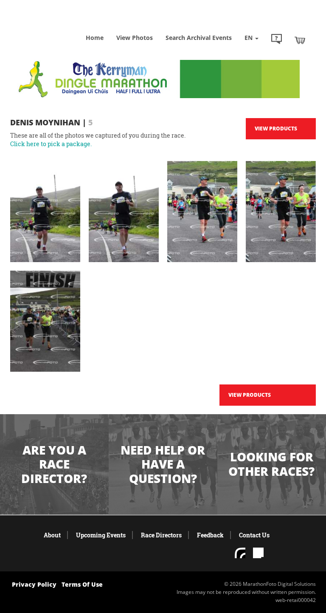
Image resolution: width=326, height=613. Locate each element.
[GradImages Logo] (52, 25)
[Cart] (300, 39)
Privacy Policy (34, 584)
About (52, 535)
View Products (276, 128)
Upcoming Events (101, 535)
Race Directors (161, 535)
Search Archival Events (199, 38)
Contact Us (254, 535)
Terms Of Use (82, 584)
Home (95, 38)
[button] (276, 39)
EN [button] (249, 38)
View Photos (134, 38)
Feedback (210, 535)
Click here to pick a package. (51, 144)
